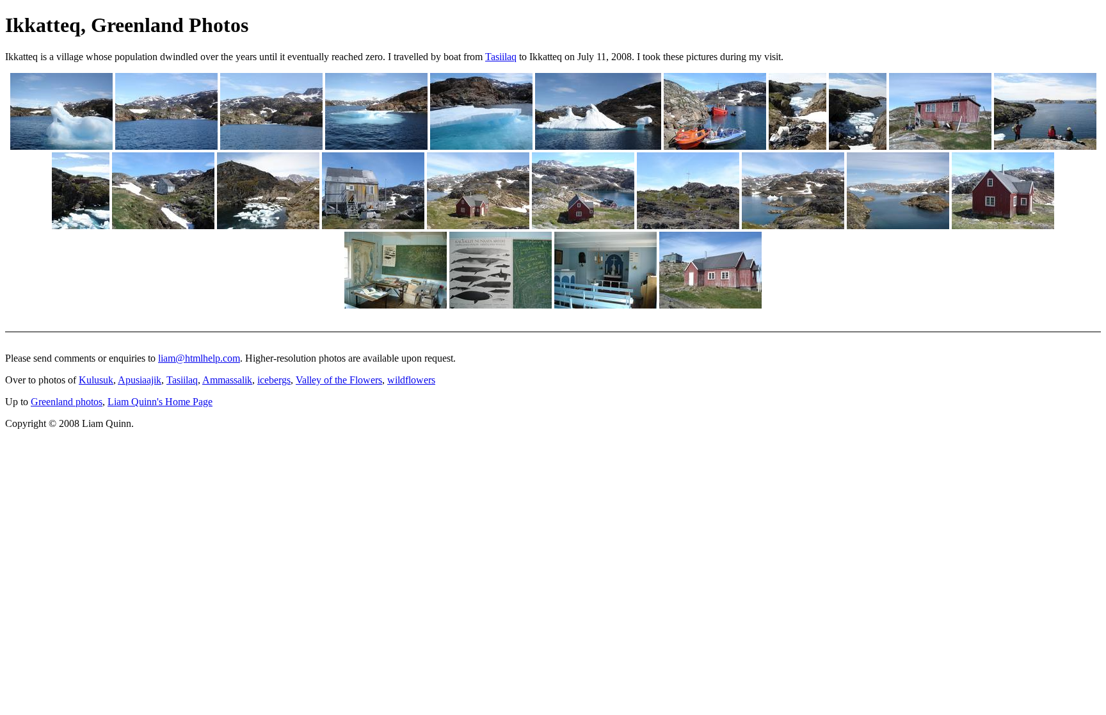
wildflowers (411, 379)
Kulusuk (96, 379)
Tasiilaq (501, 56)
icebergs (274, 379)
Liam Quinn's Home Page (160, 401)
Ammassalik (227, 379)
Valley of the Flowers (339, 379)
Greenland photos (66, 401)
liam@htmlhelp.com (199, 358)
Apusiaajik (139, 379)
